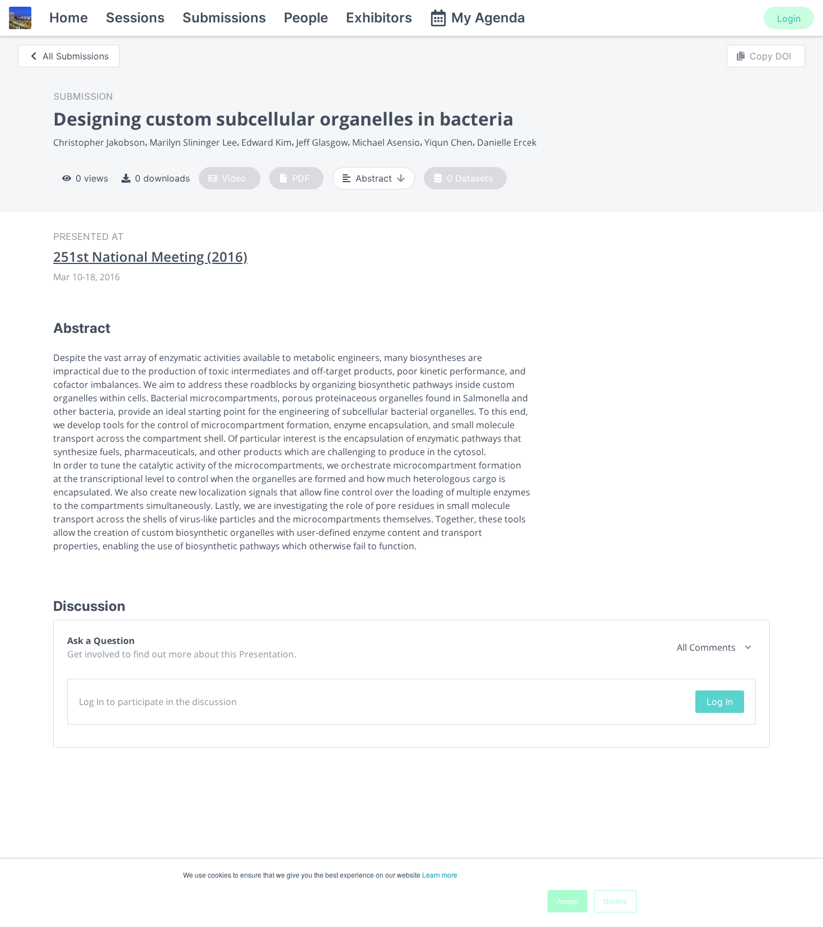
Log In (720, 701)
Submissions (224, 18)
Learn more (439, 874)
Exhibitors (379, 18)
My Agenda (488, 18)
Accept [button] (567, 901)
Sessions (135, 18)
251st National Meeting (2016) (150, 257)
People (306, 18)
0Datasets (470, 178)
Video (234, 178)
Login (789, 18)
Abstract (374, 178)
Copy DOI (770, 56)
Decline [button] (615, 901)
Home (68, 18)
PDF (301, 178)
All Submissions (76, 56)
